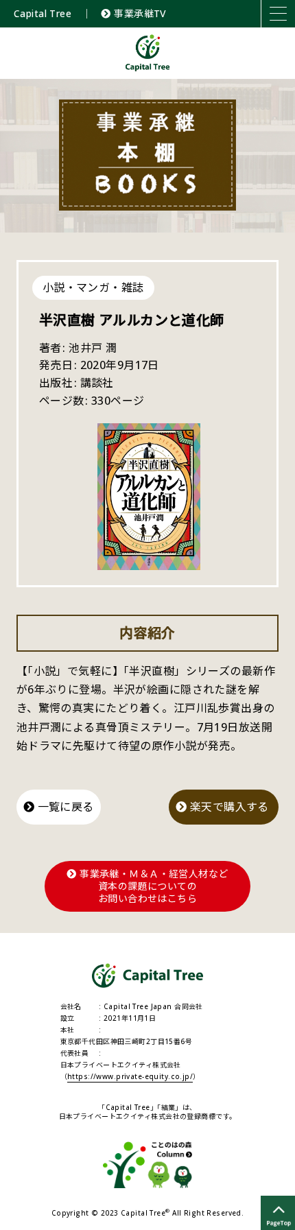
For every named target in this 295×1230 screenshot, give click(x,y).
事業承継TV (138, 13)
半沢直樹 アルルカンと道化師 (131, 320)
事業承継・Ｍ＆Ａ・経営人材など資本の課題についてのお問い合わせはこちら (152, 886)
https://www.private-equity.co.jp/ (130, 1076)
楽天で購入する (229, 806)
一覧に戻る (64, 806)
